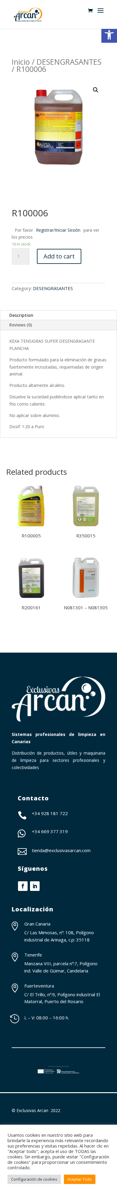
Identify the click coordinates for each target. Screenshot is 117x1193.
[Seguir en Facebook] (23, 886)
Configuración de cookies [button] (34, 1179)
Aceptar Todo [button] (80, 1179)
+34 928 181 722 (50, 813)
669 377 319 (54, 831)
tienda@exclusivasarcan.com (61, 850)
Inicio (21, 62)
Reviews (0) (20, 325)
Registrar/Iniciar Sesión (58, 230)
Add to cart (59, 256)
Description (21, 315)
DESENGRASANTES (69, 62)
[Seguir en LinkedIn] (35, 886)
